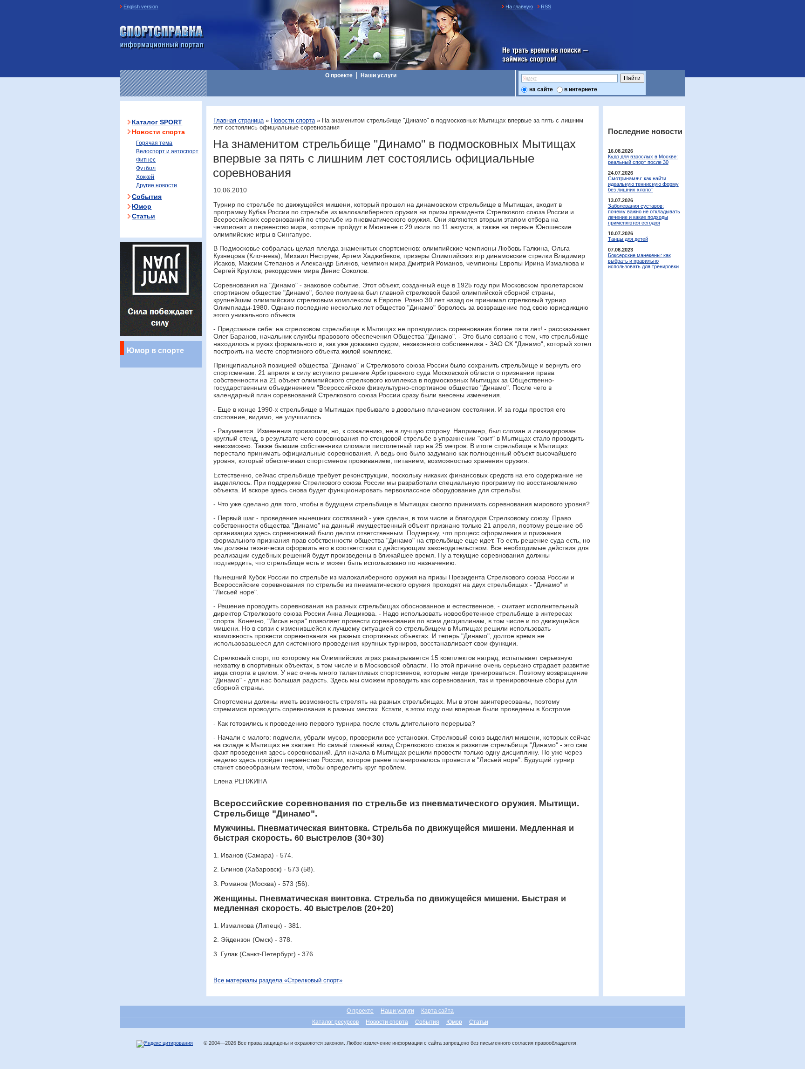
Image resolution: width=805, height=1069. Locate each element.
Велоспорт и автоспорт (167, 151)
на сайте (541, 89)
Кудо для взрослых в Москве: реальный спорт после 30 (643, 159)
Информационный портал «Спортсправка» (162, 38)
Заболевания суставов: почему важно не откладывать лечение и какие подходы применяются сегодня (644, 214)
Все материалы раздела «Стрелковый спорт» (277, 980)
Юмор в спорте (155, 350)
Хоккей (145, 177)
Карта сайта (437, 1011)
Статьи (143, 216)
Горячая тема (154, 143)
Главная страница (238, 120)
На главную (519, 6)
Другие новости (156, 185)
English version (140, 6)
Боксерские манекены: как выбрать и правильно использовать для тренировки (643, 260)
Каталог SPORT (157, 122)
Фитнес (146, 160)
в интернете (580, 89)
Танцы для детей (628, 239)
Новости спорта (293, 120)
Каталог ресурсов (335, 1022)
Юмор (141, 206)
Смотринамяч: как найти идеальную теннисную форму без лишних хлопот (643, 184)
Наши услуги (378, 75)
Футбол (146, 168)
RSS (546, 6)
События (147, 196)
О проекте (339, 75)
